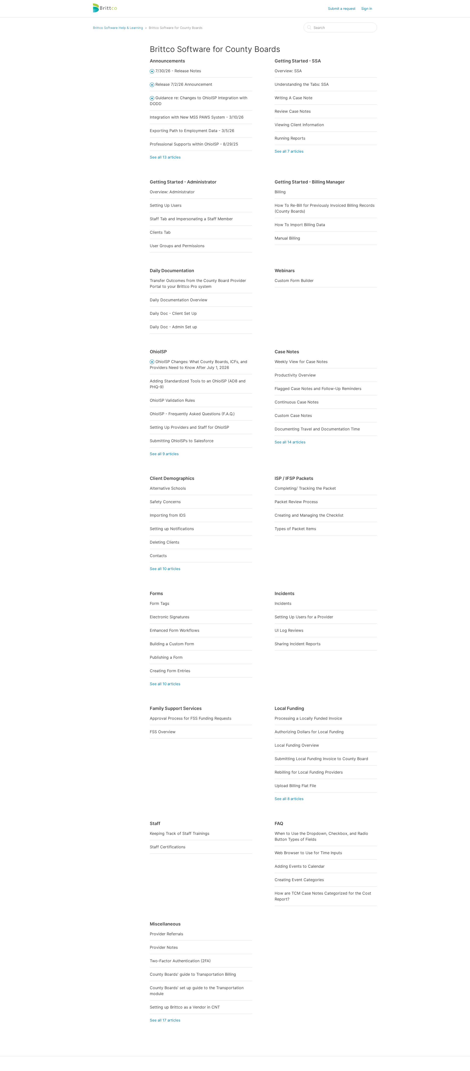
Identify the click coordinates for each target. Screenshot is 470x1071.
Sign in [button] (366, 8)
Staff (155, 823)
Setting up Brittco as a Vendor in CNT (185, 1007)
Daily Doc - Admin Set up (173, 326)
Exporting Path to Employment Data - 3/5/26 (192, 130)
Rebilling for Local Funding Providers (309, 772)
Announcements (167, 60)
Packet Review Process (296, 501)
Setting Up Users (165, 205)
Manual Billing (287, 238)
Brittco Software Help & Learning (118, 28)
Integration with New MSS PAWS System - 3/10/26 (197, 117)
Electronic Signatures (169, 616)
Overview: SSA (288, 70)
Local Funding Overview (297, 745)
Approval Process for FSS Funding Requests (190, 718)
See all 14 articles (290, 442)
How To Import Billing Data (300, 224)
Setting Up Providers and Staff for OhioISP (189, 427)
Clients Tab (160, 232)
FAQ (279, 823)
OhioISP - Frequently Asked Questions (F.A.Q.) (192, 413)
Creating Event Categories (299, 879)
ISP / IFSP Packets (294, 478)
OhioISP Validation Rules (172, 400)
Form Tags (159, 603)
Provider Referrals (166, 933)
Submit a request (341, 8)
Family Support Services (176, 708)
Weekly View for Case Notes (301, 361)
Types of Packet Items (295, 528)
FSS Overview (163, 731)
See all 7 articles (289, 151)
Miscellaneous (165, 923)
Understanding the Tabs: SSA (302, 84)
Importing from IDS (168, 515)
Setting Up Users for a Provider (304, 616)
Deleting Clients (164, 542)
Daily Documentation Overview (178, 299)
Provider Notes (164, 947)
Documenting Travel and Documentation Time (317, 428)
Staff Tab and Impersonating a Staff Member (191, 218)
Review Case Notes (293, 111)
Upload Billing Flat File (295, 785)
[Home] (105, 11)
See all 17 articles (165, 1020)
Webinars (285, 270)
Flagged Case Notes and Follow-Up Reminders (318, 388)
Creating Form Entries (170, 670)
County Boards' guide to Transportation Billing (193, 974)
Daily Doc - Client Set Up (173, 313)
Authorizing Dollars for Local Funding (309, 731)
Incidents (284, 593)
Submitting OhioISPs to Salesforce (181, 440)
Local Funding (289, 708)
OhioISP (158, 351)
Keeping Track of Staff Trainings (179, 833)
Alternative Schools (168, 488)
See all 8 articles (289, 798)
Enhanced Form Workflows (174, 630)
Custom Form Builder (294, 280)
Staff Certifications (167, 846)
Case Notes (287, 351)
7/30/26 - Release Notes (178, 70)
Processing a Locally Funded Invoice (308, 718)
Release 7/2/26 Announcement (183, 84)
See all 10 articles (165, 568)
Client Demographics (172, 478)
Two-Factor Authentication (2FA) (180, 960)
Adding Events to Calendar (300, 866)
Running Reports (290, 138)
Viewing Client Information (299, 124)
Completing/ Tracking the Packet (305, 488)
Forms (156, 593)
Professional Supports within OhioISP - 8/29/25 (194, 144)
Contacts (158, 555)
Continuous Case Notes (296, 402)
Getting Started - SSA (298, 60)
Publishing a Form (166, 657)
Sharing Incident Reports (297, 643)
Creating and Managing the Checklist (309, 515)
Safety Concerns (165, 501)
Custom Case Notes (293, 415)
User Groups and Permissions (177, 245)
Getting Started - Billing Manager (310, 181)
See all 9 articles (164, 453)
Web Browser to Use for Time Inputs (308, 852)
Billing (280, 191)
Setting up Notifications (172, 528)
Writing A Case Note (293, 97)
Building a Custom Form (172, 643)
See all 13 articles (165, 157)
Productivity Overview (295, 375)
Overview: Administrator (172, 191)
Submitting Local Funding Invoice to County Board (321, 758)
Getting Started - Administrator (183, 181)
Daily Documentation (172, 270)
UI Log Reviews (289, 630)
